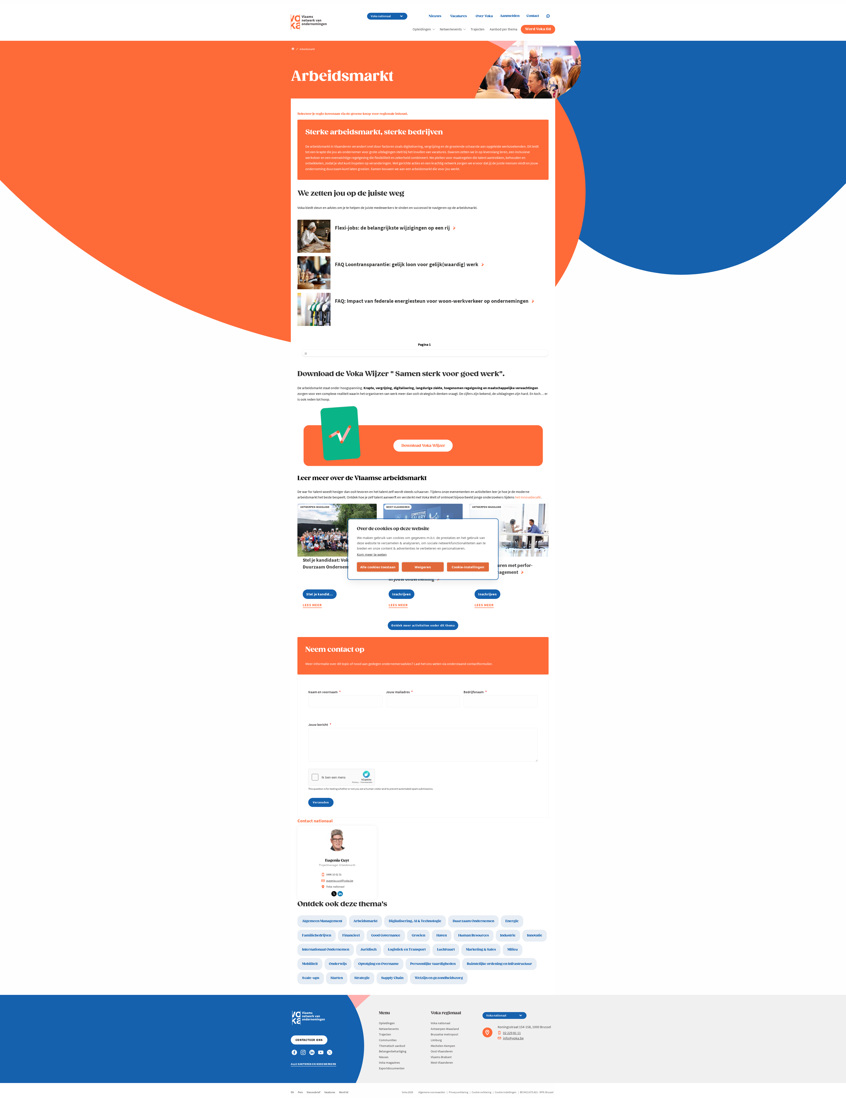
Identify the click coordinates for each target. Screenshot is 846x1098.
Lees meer (312, 606)
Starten (336, 978)
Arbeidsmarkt (365, 921)
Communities (388, 1040)
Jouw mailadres (398, 692)
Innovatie (534, 935)
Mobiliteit (310, 964)
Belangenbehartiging (392, 1051)
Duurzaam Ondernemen (473, 921)
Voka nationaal (440, 1023)
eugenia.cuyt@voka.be (339, 880)
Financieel (351, 935)
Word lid (343, 1092)
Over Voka (484, 16)
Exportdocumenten (391, 1068)
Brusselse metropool (444, 1034)
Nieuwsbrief (313, 1092)
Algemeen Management (322, 921)
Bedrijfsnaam (474, 692)
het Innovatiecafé (528, 497)
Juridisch (368, 950)
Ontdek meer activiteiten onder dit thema (423, 625)
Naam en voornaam (323, 692)
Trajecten (477, 29)
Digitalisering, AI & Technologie (415, 921)
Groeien (418, 935)
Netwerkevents (451, 29)
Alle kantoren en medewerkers (313, 1064)
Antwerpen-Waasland (445, 1029)
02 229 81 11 (512, 1033)
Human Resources (473, 935)
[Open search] (550, 16)
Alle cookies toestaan (377, 567)
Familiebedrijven (316, 935)
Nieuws (435, 16)
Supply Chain (392, 978)
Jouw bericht (318, 724)
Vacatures (458, 16)
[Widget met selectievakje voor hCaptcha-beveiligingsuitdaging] (341, 777)
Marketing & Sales (481, 950)
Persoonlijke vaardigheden (433, 964)
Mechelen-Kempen (443, 1046)
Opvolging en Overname (378, 964)
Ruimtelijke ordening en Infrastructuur (499, 964)
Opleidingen (422, 29)
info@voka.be (513, 1038)
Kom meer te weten (372, 554)
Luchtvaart (446, 950)
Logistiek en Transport (407, 950)
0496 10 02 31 (333, 874)
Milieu (512, 950)
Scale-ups (310, 978)
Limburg (436, 1040)
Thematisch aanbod (392, 1046)
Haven (441, 935)
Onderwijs (338, 964)
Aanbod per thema (503, 29)
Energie (512, 921)
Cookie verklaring (481, 1092)
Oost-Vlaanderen (442, 1051)
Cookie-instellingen (468, 567)
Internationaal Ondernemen (325, 950)
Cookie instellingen (505, 1092)
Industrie (508, 935)
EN (292, 1092)
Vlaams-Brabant (441, 1057)
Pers (300, 1092)
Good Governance (385, 935)
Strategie (362, 978)
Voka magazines (389, 1063)
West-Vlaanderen (442, 1063)
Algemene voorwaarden (431, 1092)
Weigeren (423, 567)
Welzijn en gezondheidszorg (439, 978)
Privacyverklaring (458, 1092)
